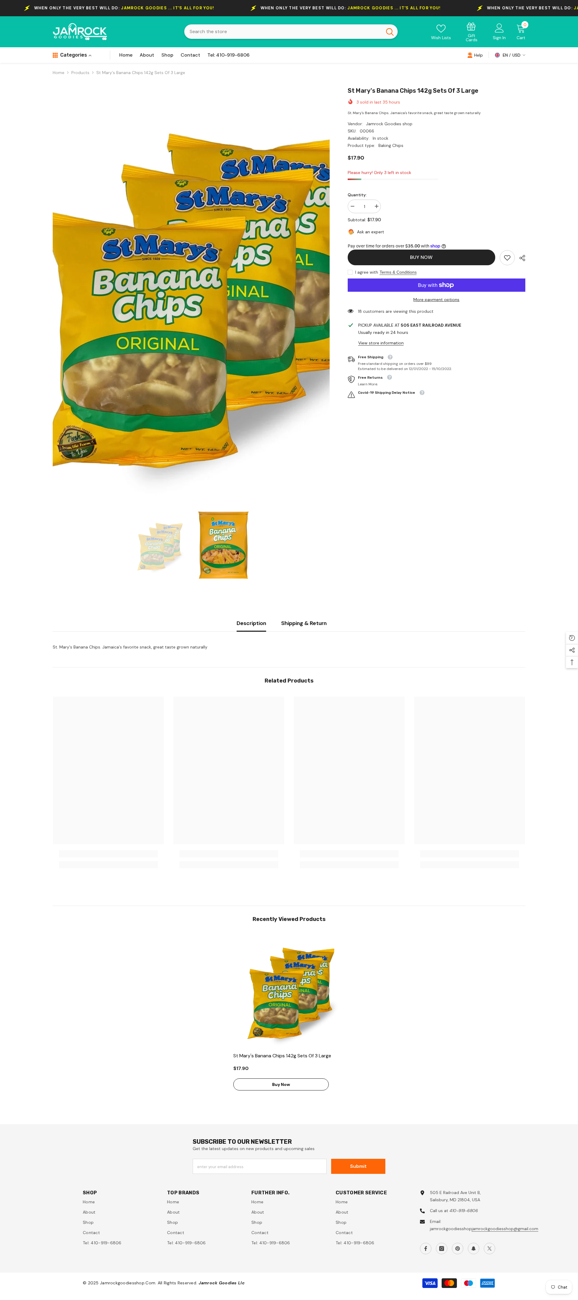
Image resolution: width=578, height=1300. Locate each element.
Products (80, 72)
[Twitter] (489, 1248)
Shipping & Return (304, 623)
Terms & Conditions (398, 272)
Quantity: (357, 194)
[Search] (291, 31)
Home (58, 72)
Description (251, 623)
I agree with (366, 272)
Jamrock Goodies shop (389, 123)
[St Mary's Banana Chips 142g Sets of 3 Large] (289, 990)
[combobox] (283, 31)
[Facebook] (425, 1248)
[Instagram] (441, 1248)
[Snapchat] (473, 1248)
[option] (191, 291)
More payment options (436, 299)
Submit (358, 1166)
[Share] (520, 258)
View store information (381, 343)
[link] (471, 32)
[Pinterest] (457, 1248)
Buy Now (421, 257)
